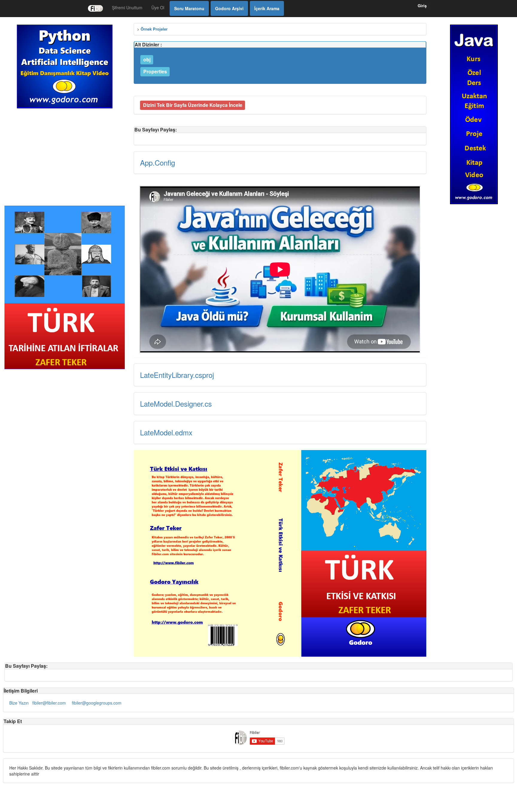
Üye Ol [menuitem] (157, 7)
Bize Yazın (19, 703)
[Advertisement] (64, 156)
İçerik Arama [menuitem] (266, 8)
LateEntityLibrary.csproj (177, 374)
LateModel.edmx (166, 432)
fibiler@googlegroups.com (96, 703)
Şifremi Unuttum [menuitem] (127, 7)
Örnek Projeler (154, 29)
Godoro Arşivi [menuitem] (229, 8)
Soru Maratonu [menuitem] (189, 8)
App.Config (157, 162)
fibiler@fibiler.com (49, 703)
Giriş (422, 5)
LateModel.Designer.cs (176, 403)
